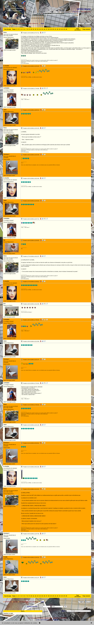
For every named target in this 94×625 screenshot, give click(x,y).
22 (57, 29)
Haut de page (7, 596)
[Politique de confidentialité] (39, 623)
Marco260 (83, 11)
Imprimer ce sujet (8, 613)
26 (66, 29)
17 (46, 29)
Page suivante (86, 29)
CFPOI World (8, 23)
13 (37, 29)
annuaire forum (48, 618)
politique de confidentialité (60, 618)
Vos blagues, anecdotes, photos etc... (29, 23)
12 (35, 29)
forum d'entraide (39, 618)
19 (51, 29)
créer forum (30, 618)
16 (44, 29)
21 (55, 29)
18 (48, 29)
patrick (89, 11)
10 (31, 29)
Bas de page (7, 29)
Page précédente (78, 29)
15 (42, 29)
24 (62, 29)
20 (53, 29)
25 (64, 29)
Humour (15, 23)
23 (59, 29)
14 (40, 29)
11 (33, 29)
